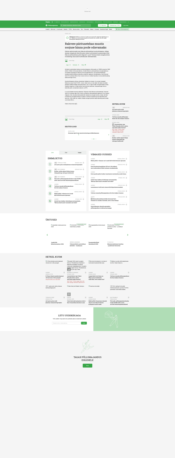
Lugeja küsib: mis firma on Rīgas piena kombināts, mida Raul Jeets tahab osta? (96, 277)
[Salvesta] (83, 163)
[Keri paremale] (108, 134)
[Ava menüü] (52, 22)
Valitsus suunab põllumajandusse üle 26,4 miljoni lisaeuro (107, 193)
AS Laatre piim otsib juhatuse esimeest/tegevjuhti (68, 164)
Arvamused (59, 29)
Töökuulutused (62, 162)
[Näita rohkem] (128, 22)
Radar (110, 29)
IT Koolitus (110, 242)
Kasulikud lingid (104, 29)
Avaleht (47, 29)
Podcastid (86, 29)
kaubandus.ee (82, 21)
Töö (82, 29)
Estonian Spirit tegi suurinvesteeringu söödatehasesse (83, 133)
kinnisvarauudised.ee (107, 21)
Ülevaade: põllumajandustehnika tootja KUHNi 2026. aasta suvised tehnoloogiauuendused (119, 302)
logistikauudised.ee (74, 21)
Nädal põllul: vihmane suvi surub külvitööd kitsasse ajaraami (108, 160)
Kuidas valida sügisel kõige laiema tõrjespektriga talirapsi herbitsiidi (120, 139)
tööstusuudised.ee (65, 21)
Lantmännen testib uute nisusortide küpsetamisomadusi (107, 187)
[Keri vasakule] (78, 134)
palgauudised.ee (122, 21)
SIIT (76, 103)
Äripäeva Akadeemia (75, 242)
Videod (91, 29)
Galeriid (65, 29)
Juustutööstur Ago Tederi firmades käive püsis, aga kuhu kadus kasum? (120, 126)
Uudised (56, 184)
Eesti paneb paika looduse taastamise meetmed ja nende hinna (108, 174)
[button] (66, 323)
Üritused (96, 29)
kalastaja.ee (115, 21)
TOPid (70, 29)
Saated (92, 196)
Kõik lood (53, 29)
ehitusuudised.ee (98, 21)
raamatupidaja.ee (90, 21)
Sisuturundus (76, 29)
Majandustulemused (72, 272)
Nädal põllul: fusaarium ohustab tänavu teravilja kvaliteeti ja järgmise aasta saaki (98, 302)
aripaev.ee (57, 21)
